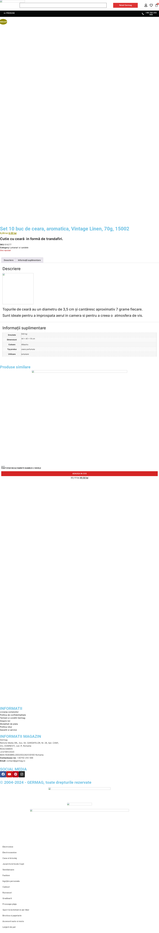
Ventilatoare (8, 870)
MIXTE (3, 466)
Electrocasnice (9, 852)
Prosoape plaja (9, 904)
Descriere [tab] (9, 260)
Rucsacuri (7, 892)
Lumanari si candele (19, 247)
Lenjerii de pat (9, 927)
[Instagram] (22, 774)
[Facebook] (3, 774)
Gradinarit (7, 898)
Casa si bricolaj (9, 858)
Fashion (6, 875)
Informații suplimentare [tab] (29, 260)
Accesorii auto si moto (13, 921)
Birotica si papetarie (11, 915)
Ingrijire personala (11, 881)
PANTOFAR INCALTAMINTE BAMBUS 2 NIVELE (21, 468)
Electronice (7, 847)
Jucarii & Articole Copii (13, 864)
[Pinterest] (15, 774)
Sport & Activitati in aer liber (15, 910)
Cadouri (6, 887)
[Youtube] (9, 774)
